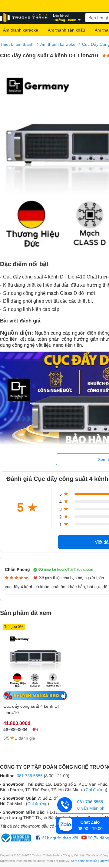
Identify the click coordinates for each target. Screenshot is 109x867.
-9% (35, 729)
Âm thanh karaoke (20, 30)
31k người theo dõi (59, 837)
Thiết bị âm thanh (17, 44)
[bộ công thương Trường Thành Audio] (16, 838)
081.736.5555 (30, 775)
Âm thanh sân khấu (66, 30)
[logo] (24, 18)
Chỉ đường (96, 789)
